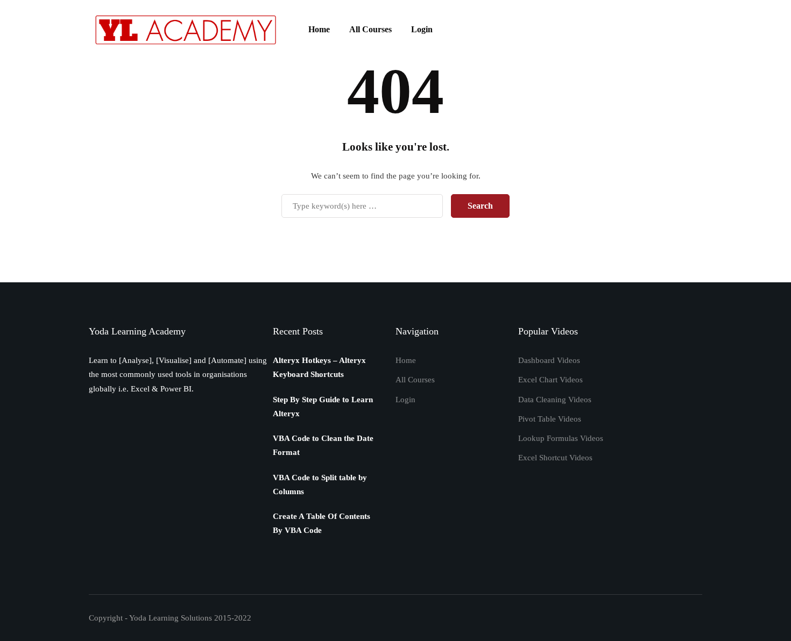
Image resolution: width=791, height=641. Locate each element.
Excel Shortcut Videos (555, 457)
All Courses (370, 29)
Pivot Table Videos (549, 419)
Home (319, 29)
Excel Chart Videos (550, 379)
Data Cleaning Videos (554, 399)
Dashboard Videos (549, 360)
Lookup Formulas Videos (560, 438)
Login (422, 29)
